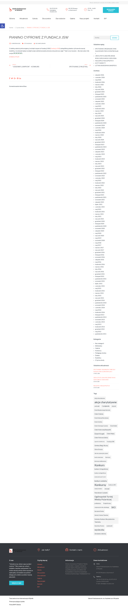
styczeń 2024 (99, 140)
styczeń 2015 (99, 298)
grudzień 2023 (100, 142)
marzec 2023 (99, 161)
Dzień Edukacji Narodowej (101, 418)
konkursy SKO (112, 485)
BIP (105, 18)
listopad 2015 (99, 276)
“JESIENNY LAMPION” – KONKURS (25, 67)
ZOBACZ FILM (14, 57)
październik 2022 (100, 173)
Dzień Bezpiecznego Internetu (102, 410)
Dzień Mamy (110, 433)
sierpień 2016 (99, 259)
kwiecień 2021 (100, 211)
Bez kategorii (99, 343)
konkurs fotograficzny (101, 469)
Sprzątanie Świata (99, 511)
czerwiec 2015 (100, 286)
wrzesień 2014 (100, 305)
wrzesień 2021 (100, 199)
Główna (12, 18)
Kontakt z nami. (76, 550)
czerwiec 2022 (100, 178)
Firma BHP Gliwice (15, 604)
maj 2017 (98, 245)
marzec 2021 (99, 214)
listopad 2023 (99, 144)
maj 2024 (98, 130)
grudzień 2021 (100, 192)
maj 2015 (98, 288)
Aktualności (23, 18)
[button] (2, 25)
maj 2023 (98, 156)
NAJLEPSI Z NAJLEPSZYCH (104, 61)
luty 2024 (98, 137)
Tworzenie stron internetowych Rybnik (21, 598)
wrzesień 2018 (100, 240)
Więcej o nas (16, 583)
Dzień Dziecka (99, 414)
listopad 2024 (99, 120)
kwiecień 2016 (100, 264)
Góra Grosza (99, 449)
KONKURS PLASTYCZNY (100, 477)
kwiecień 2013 (100, 327)
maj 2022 (98, 180)
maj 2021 (98, 209)
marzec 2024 (99, 135)
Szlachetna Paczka (99, 526)
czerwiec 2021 (100, 207)
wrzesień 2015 (100, 281)
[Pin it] (17, 78)
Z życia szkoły (28, 43)
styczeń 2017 (99, 250)
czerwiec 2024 (100, 128)
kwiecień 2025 (100, 108)
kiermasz (107, 457)
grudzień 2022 (100, 168)
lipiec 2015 (98, 283)
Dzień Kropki (99, 434)
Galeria (72, 18)
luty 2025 (98, 113)
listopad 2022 (99, 171)
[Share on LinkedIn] (20, 78)
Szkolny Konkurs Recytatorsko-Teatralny (105, 520)
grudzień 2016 (100, 252)
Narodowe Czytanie (101, 493)
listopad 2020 (99, 223)
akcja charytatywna (100, 398)
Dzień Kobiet (113, 426)
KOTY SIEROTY (100, 63)
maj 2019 (98, 238)
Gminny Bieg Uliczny (101, 445)
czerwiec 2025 (100, 104)
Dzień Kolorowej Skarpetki (103, 430)
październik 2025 (100, 96)
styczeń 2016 (99, 271)
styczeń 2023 (99, 166)
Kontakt (96, 18)
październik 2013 (100, 317)
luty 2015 (98, 295)
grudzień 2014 (100, 300)
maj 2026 (98, 80)
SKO (113, 507)
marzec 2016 (99, 267)
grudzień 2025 (100, 92)
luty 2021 (98, 216)
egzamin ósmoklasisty (99, 441)
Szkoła (34, 18)
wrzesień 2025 (100, 99)
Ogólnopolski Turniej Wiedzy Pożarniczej (104, 498)
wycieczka (99, 530)
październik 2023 (100, 147)
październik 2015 (100, 279)
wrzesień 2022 (100, 175)
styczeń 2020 (99, 235)
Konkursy (98, 350)
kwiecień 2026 (100, 82)
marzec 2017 (99, 247)
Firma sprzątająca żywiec (17, 601)
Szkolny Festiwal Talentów (101, 515)
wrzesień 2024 (100, 125)
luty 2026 (98, 87)
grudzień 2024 (100, 118)
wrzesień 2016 (100, 257)
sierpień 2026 (99, 75)
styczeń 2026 (99, 89)
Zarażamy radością (100, 533)
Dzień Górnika (98, 422)
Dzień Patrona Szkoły (101, 437)
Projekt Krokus (107, 503)
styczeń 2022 (99, 190)
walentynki (109, 526)
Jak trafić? (45, 550)
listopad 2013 (99, 315)
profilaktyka (98, 503)
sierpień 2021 (99, 202)
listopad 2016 (99, 255)
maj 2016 (98, 262)
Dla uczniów (46, 18)
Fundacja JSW (110, 441)
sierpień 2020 (99, 231)
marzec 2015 (99, 293)
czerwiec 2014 (100, 307)
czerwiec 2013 (100, 322)
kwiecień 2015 (100, 291)
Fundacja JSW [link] (55, 48)
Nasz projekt (84, 18)
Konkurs (99, 465)
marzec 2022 (99, 185)
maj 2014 (98, 310)
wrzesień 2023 (100, 149)
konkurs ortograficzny (100, 473)
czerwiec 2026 (100, 77)
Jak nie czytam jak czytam (101, 453)
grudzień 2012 (100, 329)
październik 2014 (100, 303)
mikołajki (107, 489)
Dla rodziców (60, 18)
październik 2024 (100, 123)
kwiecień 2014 (100, 312)
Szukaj (114, 38)
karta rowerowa (99, 457)
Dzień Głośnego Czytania (101, 426)
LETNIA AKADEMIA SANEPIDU (106, 65)
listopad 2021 (99, 195)
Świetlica (98, 358)
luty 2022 (98, 187)
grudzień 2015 (100, 274)
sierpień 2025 (99, 101)
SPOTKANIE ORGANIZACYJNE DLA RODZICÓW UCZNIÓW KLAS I (106, 51)
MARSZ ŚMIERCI (98, 488)
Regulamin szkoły (111, 10)
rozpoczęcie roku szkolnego (102, 507)
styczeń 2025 (99, 116)
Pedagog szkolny (100, 353)
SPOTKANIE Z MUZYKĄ (78, 67)
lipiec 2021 (98, 204)
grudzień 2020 (100, 221)
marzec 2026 (99, 84)
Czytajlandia (105, 406)
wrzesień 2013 (100, 319)
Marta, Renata (41, 43)
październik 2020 (100, 226)
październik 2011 (100, 334)
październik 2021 (100, 197)
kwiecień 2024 (100, 132)
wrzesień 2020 (100, 228)
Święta (97, 355)
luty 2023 (98, 163)
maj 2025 (98, 106)
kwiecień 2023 (100, 159)
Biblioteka (98, 346)
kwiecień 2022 (100, 183)
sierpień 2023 (99, 151)
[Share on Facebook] (9, 78)
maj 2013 (98, 324)
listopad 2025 (99, 94)
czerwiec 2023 (100, 154)
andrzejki (97, 406)
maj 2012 (98, 331)
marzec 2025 (99, 111)
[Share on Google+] (15, 78)
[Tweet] (12, 78)
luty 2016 (98, 269)
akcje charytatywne (106, 402)
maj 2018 (98, 243)
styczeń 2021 (99, 219)
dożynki (114, 406)
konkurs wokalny (101, 481)
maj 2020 (98, 233)
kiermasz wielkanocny (100, 461)
